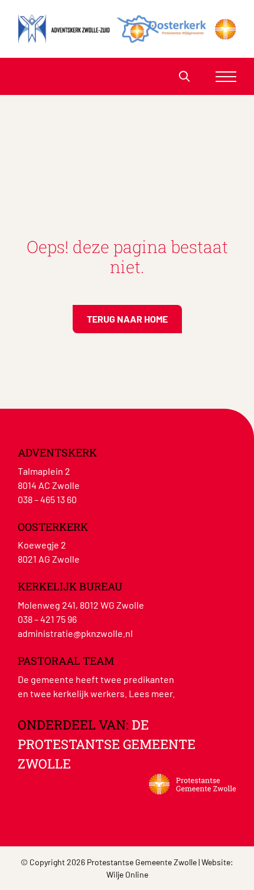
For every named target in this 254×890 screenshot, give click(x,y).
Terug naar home (127, 318)
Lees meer (150, 693)
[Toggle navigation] (226, 76)
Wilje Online (127, 874)
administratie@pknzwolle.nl (75, 633)
